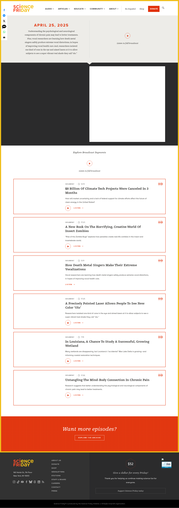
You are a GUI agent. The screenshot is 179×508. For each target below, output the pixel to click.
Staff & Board (59, 479)
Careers (56, 483)
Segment (70, 184)
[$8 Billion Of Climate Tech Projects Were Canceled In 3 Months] (68, 208)
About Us (56, 460)
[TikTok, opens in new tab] (18, 481)
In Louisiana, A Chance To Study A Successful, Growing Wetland (107, 344)
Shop (142, 9)
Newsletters (58, 472)
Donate (154, 9)
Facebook (4, 10)
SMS (4, 26)
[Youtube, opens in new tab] (22, 481)
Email (4, 37)
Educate (79, 9)
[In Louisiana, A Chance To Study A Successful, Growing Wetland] (68, 361)
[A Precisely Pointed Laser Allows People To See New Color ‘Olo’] (68, 322)
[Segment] (51, 71)
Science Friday (23, 8)
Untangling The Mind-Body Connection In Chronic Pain (107, 380)
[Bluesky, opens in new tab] (30, 481)
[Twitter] (4, 21)
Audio (48, 9)
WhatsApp (4, 32)
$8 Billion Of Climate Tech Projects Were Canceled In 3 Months (106, 191)
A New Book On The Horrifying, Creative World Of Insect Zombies (103, 229)
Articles (63, 9)
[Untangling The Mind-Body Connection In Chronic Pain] (51, 135)
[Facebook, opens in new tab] (26, 481)
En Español (130, 9)
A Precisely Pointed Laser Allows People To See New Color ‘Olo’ (105, 305)
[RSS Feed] (43, 481)
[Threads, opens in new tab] (35, 481)
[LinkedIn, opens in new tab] (39, 481)
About (112, 9)
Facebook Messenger (4, 15)
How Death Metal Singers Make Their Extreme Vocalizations (101, 267)
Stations (56, 476)
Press (54, 491)
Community (96, 9)
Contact (56, 487)
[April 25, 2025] (127, 35)
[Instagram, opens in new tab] (14, 481)
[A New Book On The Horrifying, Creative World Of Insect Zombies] (68, 246)
